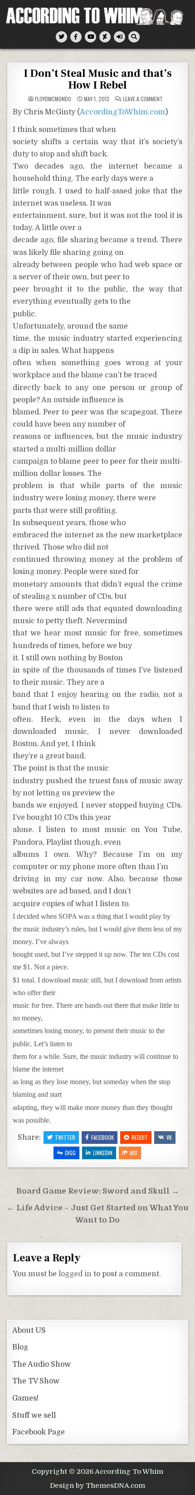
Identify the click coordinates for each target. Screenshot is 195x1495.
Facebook (102, 1137)
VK (169, 1137)
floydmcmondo (53, 99)
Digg (70, 1153)
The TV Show (35, 1381)
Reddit (140, 1137)
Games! (25, 1398)
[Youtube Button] (90, 36)
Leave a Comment (143, 99)
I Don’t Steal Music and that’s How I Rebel (98, 79)
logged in (75, 1274)
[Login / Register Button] (119, 36)
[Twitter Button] (61, 36)
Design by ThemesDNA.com (97, 1485)
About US (29, 1330)
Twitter (65, 1137)
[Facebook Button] (76, 36)
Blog (20, 1347)
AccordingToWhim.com (122, 112)
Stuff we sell (34, 1415)
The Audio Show (41, 1364)
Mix (133, 1153)
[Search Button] (134, 36)
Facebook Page (38, 1432)
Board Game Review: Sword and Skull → (97, 1191)
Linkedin (102, 1153)
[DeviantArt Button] (105, 36)
